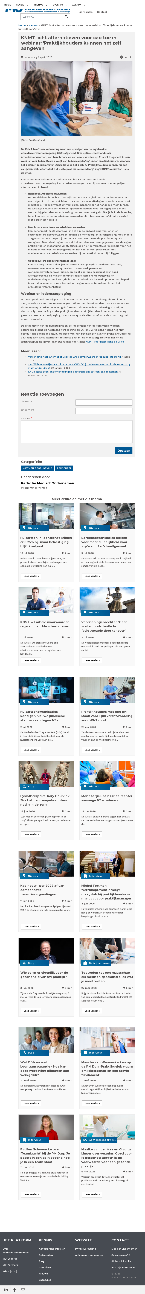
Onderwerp (27, 409)
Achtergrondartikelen (52, 1248)
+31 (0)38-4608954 (123, 1267)
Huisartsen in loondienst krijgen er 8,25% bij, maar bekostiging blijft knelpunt (46, 542)
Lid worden (86, 11)
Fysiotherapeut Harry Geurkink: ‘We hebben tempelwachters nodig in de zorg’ (45, 800)
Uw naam (26, 401)
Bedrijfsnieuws (99, 963)
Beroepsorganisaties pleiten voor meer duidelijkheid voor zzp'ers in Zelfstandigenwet (104, 542)
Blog (31, 786)
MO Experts (10, 1258)
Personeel (64, 468)
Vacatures (45, 1279)
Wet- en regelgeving (38, 468)
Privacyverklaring (85, 1248)
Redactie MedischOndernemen (47, 483)
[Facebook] (14, 1289)
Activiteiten (46, 1255)
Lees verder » (31, 576)
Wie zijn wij (10, 1271)
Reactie (25, 418)
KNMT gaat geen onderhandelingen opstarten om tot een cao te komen (73, 371)
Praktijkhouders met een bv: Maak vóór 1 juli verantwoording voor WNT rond (106, 716)
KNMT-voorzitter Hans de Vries (105, 341)
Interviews (45, 1267)
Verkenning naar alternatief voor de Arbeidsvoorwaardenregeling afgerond (74, 356)
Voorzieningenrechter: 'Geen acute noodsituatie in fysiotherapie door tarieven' (104, 626)
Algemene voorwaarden (89, 1255)
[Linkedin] (6, 1289)
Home (7, 5)
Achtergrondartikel (102, 1139)
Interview (95, 876)
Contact (102, 11)
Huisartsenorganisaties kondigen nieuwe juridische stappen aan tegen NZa (42, 716)
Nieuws (33, 25)
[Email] (23, 1289)
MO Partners (10, 1264)
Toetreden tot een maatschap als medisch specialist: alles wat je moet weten (107, 977)
